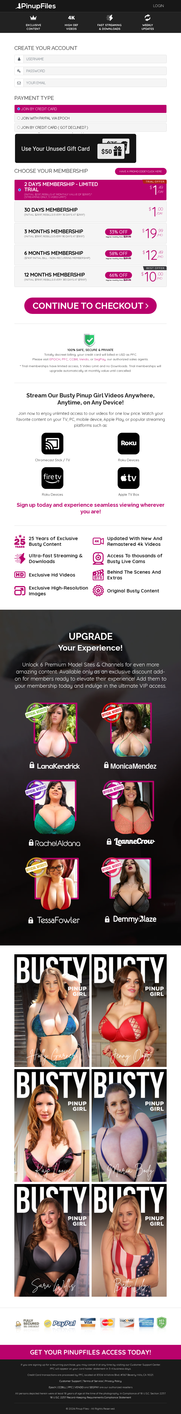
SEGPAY (94, 1387)
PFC (65, 359)
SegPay (100, 359)
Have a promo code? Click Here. (140, 171)
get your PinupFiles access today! (90, 1352)
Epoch (52, 1387)
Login (158, 6)
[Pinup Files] (35, 6)
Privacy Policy (113, 1381)
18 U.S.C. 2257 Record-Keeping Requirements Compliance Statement (90, 1397)
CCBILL (62, 1387)
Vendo (84, 359)
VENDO (79, 1387)
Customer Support (70, 1381)
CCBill (73, 359)
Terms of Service (93, 1381)
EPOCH (54, 359)
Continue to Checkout (89, 305)
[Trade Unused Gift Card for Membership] (77, 148)
